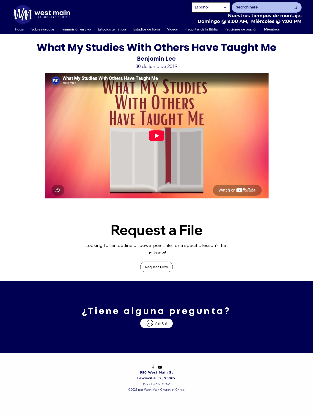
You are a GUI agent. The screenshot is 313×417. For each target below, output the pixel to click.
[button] (172, 29)
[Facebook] (153, 367)
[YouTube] (160, 367)
